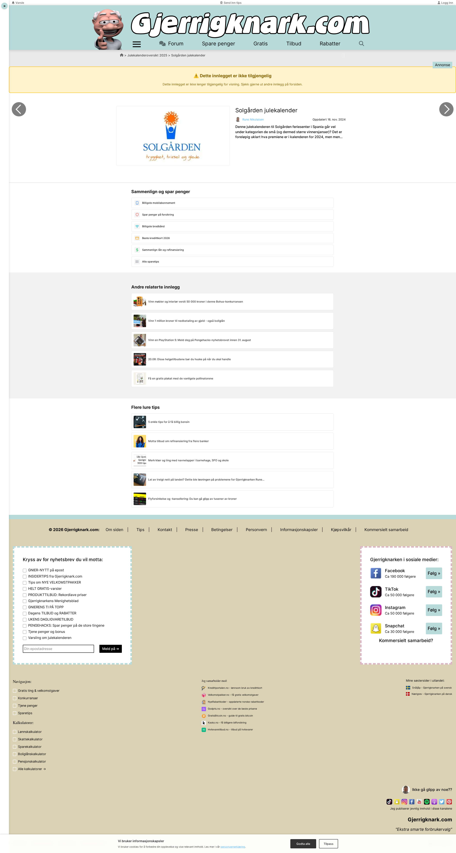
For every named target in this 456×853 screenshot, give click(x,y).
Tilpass (328, 844)
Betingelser (221, 529)
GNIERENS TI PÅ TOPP (46, 607)
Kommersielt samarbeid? (406, 640)
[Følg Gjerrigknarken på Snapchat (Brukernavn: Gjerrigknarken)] (397, 802)
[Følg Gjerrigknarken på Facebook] (412, 802)
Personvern (256, 529)
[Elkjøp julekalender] (446, 109)
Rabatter (330, 43)
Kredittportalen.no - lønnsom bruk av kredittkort (235, 687)
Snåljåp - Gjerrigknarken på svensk (432, 687)
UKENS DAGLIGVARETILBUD (50, 619)
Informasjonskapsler (299, 529)
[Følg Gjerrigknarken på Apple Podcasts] (434, 802)
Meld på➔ (110, 649)
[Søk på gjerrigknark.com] (363, 43)
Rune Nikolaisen (253, 119)
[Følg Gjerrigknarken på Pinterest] (449, 802)
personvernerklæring (233, 846)
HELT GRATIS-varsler (45, 588)
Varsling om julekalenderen (49, 638)
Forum (175, 43)
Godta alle (303, 844)
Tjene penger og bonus (46, 631)
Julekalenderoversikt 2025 (147, 55)
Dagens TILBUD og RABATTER (52, 613)
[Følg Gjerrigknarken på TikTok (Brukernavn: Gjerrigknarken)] (389, 802)
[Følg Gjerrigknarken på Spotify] (427, 802)
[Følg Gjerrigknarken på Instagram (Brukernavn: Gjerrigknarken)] (404, 802)
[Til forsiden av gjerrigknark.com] (108, 29)
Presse (191, 529)
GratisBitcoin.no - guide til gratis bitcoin (230, 715)
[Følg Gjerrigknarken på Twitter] (442, 802)
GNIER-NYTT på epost (46, 570)
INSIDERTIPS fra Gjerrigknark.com (55, 576)
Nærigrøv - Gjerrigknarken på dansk (432, 693)
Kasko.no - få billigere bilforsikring (227, 722)
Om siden (114, 529)
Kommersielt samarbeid (386, 529)
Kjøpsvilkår (341, 529)
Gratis (260, 43)
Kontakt (165, 529)
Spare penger (218, 43)
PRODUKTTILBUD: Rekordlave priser (57, 595)
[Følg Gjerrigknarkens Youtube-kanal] (419, 802)
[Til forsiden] (250, 25)
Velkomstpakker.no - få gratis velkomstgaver (233, 694)
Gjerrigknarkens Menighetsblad (53, 601)
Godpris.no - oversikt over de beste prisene (232, 708)
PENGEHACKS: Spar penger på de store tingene (66, 625)
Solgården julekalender (188, 55)
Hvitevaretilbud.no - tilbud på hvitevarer (230, 729)
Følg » (434, 573)
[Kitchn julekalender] (19, 109)
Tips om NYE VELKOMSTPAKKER (54, 582)
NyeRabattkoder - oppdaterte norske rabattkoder (236, 701)
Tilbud (293, 43)
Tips (140, 529)
